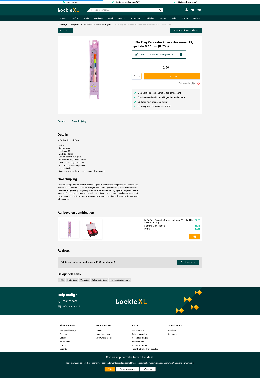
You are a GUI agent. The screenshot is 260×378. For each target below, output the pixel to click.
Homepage (62, 24)
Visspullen (135, 18)
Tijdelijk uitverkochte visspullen (145, 349)
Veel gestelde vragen (68, 330)
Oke (110, 369)
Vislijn (185, 18)
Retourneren (65, 341)
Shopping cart (199, 9)
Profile (187, 10)
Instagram (172, 334)
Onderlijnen (87, 24)
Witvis (86, 18)
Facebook (172, 330)
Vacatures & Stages (104, 338)
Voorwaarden (138, 341)
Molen (174, 18)
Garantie (63, 349)
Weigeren (148, 369)
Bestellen (63, 334)
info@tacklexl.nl (71, 306)
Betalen (63, 338)
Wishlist (193, 10)
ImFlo (61, 280)
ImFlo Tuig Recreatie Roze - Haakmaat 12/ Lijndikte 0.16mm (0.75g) (143, 24)
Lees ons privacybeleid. (184, 363)
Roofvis (75, 18)
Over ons (99, 330)
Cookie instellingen (140, 338)
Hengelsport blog (103, 334)
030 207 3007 (70, 301)
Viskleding (150, 18)
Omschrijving (79, 121)
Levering (63, 345)
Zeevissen (98, 18)
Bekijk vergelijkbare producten (186, 30)
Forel (110, 18)
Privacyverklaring (139, 334)
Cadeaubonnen (138, 330)
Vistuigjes (84, 280)
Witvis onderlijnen (103, 24)
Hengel (163, 18)
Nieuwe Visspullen (139, 345)
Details (61, 121)
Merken (196, 18)
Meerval (121, 18)
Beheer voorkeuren (128, 369)
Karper (63, 18)
